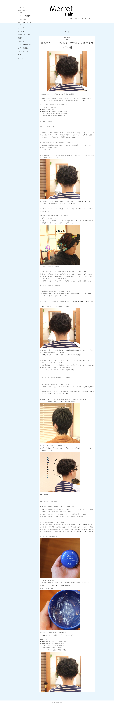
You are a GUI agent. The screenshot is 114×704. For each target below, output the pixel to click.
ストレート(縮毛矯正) (25, 44)
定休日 (20, 38)
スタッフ (21, 28)
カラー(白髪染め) (23, 48)
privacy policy (23, 58)
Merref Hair (59, 702)
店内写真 (21, 31)
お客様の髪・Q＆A (24, 34)
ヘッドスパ (21, 41)
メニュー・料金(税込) (25, 16)
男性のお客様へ (23, 19)
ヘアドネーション (24, 51)
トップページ (22, 7)
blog (19, 54)
